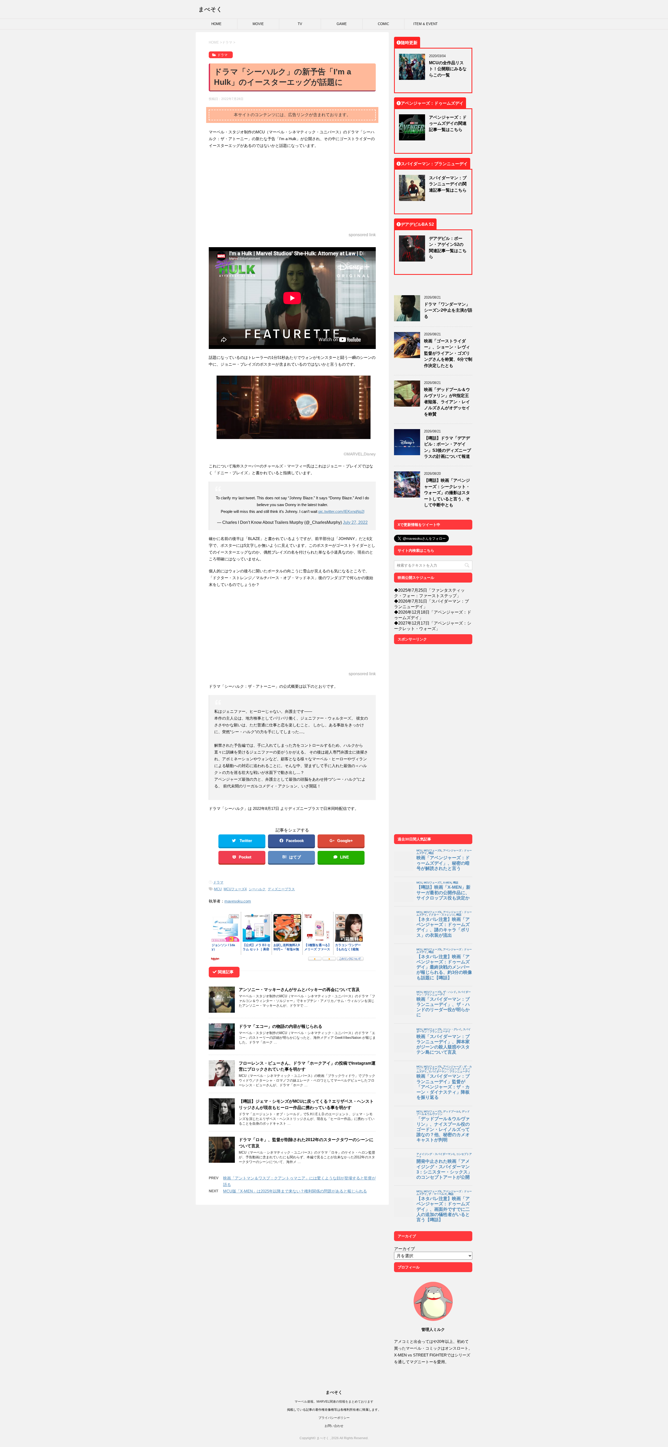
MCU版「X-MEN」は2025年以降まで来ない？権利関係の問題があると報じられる (295, 1191)
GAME (342, 24)
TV (300, 24)
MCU (218, 889)
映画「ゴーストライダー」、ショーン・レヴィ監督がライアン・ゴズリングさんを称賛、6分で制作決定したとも (448, 353)
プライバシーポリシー (334, 1417)
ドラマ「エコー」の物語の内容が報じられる (280, 1026)
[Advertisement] (292, 190)
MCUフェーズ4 (235, 889)
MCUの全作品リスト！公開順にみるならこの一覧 (448, 69)
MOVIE (258, 24)
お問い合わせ (334, 1425)
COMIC (383, 24)
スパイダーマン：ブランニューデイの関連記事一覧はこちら (448, 184)
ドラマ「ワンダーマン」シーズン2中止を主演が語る (448, 310)
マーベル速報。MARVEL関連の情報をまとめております (334, 1401)
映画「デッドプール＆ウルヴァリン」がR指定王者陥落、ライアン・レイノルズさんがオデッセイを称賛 (447, 401)
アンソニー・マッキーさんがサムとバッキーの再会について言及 (299, 989)
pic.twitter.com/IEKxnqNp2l (341, 511)
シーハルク (257, 889)
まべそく (210, 9)
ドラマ (218, 882)
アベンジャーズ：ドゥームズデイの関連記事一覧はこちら (448, 123)
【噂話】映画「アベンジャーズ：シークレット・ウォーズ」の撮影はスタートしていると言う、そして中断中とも (447, 492)
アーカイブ (404, 1249)
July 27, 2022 (355, 522)
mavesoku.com (237, 901)
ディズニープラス (281, 889)
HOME (216, 24)
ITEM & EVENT (425, 24)
